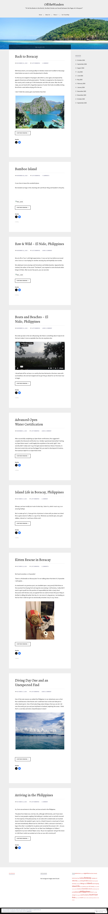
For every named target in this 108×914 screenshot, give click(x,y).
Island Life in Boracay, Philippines (39, 492)
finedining (94, 880)
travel (81, 897)
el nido (86, 881)
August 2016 (80, 68)
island (89, 883)
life (89, 886)
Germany (74, 883)
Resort (92, 892)
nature (90, 889)
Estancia (90, 881)
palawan (76, 892)
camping (93, 878)
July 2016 (80, 72)
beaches (91, 873)
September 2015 (82, 103)
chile (73, 881)
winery (73, 899)
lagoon (87, 886)
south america (84, 895)
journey (84, 886)
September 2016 (82, 64)
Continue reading (21, 133)
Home (40, 14)
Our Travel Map (65, 14)
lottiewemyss (36, 63)
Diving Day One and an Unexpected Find (31, 682)
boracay (87, 877)
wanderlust (95, 897)
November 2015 (81, 95)
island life (76, 886)
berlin (73, 878)
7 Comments (45, 175)
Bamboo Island (26, 169)
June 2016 (80, 76)
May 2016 (79, 79)
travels (84, 897)
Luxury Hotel (96, 886)
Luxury (92, 886)
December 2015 (81, 91)
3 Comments (45, 566)
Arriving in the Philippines (34, 795)
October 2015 (81, 99)
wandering (91, 897)
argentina (86, 873)
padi (73, 892)
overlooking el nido (95, 888)
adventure (78, 873)
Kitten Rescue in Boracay (33, 559)
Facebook (12, 873)
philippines (84, 891)
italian (81, 886)
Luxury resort (74, 888)
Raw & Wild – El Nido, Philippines (39, 243)
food (97, 880)
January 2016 (81, 87)
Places (55, 14)
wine (98, 897)
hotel (85, 883)
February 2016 (81, 83)
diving (82, 881)
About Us (47, 14)
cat (96, 878)
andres (82, 873)
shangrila (78, 895)
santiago (95, 892)
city (76, 881)
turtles (87, 897)
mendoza (79, 889)
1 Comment (45, 63)
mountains (85, 889)
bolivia (82, 878)
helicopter (78, 883)
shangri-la (74, 895)
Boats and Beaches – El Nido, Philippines (31, 319)
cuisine (79, 880)
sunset (78, 897)
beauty (95, 873)
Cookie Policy (29, 911)
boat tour (77, 878)
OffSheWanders (54, 4)
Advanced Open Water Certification (29, 422)
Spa (76, 897)
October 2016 (81, 60)
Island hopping (95, 883)
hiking (82, 883)
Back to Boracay (26, 56)
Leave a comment (47, 250)
